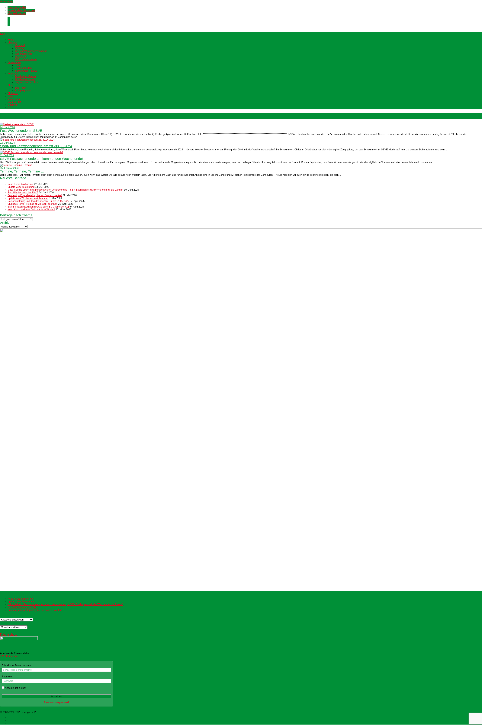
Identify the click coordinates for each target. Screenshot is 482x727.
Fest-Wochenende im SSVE (21, 131)
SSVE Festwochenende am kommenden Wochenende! (41, 159)
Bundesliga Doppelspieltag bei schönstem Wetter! (35, 195)
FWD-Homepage (9, 656)
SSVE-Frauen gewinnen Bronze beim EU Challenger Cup (38, 206)
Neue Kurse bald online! (21, 184)
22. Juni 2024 (7, 142)
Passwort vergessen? (56, 702)
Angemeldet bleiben (15, 687)
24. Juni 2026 (7, 127)
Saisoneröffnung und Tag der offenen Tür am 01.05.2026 (38, 201)
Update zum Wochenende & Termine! (28, 198)
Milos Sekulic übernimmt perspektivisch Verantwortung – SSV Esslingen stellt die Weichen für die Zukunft (65, 189)
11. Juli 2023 (7, 155)
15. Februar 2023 (9, 168)
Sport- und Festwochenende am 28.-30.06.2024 (36, 146)
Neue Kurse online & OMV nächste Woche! (31, 209)
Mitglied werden (17, 13)
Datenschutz (8, 634)
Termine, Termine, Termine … (22, 171)
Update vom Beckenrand (21, 186)
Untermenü (6, 1)
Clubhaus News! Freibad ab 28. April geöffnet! (32, 203)
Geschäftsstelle (17, 7)
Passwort (7, 676)
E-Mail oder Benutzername (16, 665)
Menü (4, 34)
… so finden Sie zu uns (21, 10)
